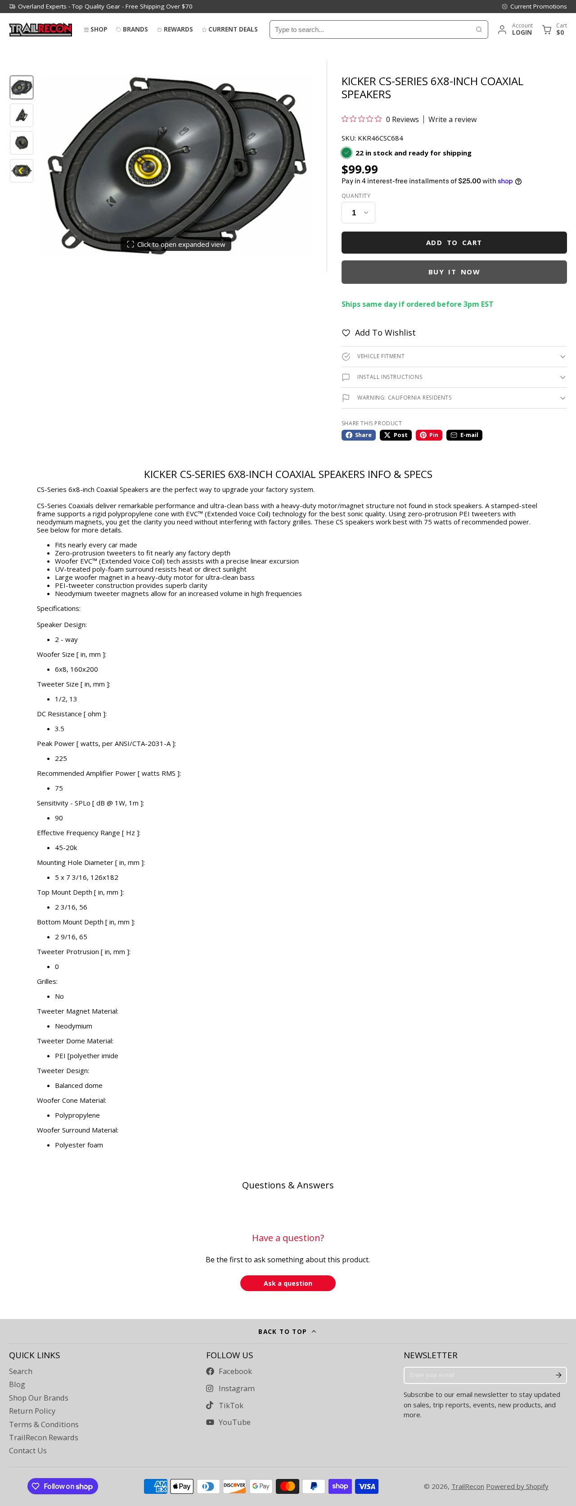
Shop (99, 29)
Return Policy (32, 1410)
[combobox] (370, 29)
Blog (17, 1384)
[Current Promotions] (534, 6)
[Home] (40, 29)
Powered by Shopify (517, 1486)
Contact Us (28, 1450)
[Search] (479, 29)
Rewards (178, 29)
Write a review (452, 119)
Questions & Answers (288, 1185)
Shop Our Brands (38, 1397)
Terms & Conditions (44, 1424)
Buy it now (454, 271)
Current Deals (233, 29)
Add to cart (454, 242)
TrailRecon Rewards (43, 1437)
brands (135, 29)
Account (514, 29)
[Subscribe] (558, 1375)
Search (20, 1371)
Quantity (356, 196)
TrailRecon (467, 1486)
